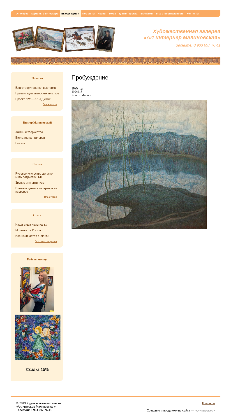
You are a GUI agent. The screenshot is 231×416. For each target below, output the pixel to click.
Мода (112, 13)
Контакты (193, 13)
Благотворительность (170, 13)
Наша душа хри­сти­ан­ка (31, 224)
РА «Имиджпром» (205, 410)
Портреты (88, 13)
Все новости (50, 104)
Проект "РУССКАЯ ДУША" (33, 99)
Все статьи (50, 197)
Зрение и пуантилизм (29, 182)
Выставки (147, 13)
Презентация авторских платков (37, 93)
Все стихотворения (46, 241)
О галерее (22, 13)
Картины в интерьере (44, 13)
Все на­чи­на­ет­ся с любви (32, 236)
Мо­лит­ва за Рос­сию (28, 230)
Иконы (102, 13)
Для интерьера (128, 13)
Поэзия (20, 143)
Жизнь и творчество (29, 132)
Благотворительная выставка (35, 87)
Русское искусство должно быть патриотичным (34, 175)
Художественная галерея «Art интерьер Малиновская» (64, 40)
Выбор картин (70, 13)
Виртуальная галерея (30, 137)
